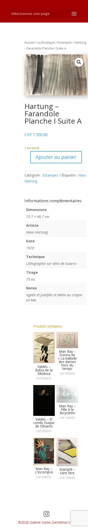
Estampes (64, 42)
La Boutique (46, 42)
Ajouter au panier (56, 157)
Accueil (29, 42)
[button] (79, 62)
